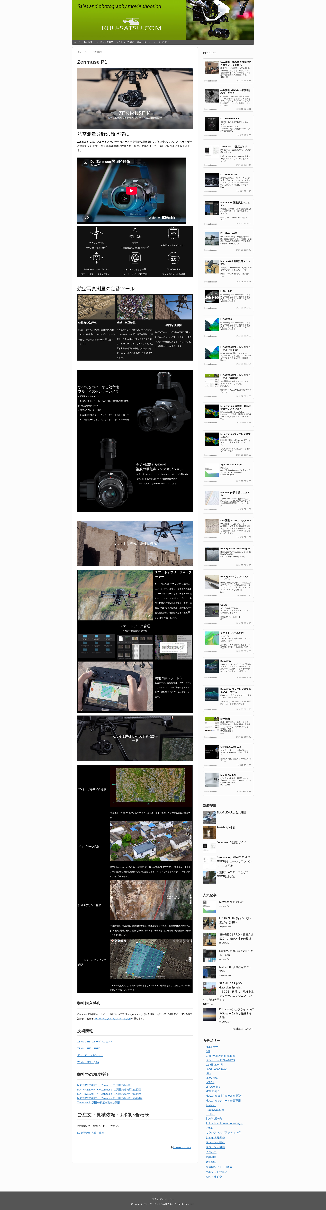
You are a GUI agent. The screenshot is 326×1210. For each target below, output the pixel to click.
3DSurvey (212, 1047)
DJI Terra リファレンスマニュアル (112, 1018)
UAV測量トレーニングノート (235, 520)
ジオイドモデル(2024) (232, 632)
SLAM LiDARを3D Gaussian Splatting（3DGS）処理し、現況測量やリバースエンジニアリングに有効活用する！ (228, 991)
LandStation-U (214, 1064)
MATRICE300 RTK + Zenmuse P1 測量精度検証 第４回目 (109, 1098)
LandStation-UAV (216, 1069)
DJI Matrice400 (228, 233)
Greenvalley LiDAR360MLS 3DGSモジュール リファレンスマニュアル (234, 861)
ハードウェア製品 (104, 42)
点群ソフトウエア (216, 1171)
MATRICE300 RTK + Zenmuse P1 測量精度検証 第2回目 (109, 1089)
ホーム (77, 42)
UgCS (223, 604)
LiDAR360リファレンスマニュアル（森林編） (235, 376)
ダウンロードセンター (90, 1055)
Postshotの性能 (225, 827)
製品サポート (143, 42)
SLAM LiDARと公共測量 (231, 812)
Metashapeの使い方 (231, 902)
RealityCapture (215, 1109)
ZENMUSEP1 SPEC (89, 1048)
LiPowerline (213, 1086)
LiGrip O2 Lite (228, 774)
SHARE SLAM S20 (230, 746)
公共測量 (211, 1157)
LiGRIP (210, 1082)
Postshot (211, 1105)
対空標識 (225, 718)
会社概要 (88, 42)
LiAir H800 (226, 291)
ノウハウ (211, 1152)
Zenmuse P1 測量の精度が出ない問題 (98, 1102)
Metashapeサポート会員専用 (223, 1100)
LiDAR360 (226, 319)
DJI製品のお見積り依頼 (90, 1132)
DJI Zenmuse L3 (229, 118)
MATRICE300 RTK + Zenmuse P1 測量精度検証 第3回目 (109, 1093)
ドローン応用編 (215, 1147)
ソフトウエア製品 (125, 42)
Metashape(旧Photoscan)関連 (224, 1095)
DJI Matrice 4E (228, 174)
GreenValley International (221, 1055)
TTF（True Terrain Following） (224, 1123)
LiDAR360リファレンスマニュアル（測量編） (235, 348)
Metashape (212, 1091)
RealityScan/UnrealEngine (235, 548)
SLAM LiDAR (214, 1118)
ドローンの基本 (215, 1142)
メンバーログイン (162, 42)
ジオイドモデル (215, 1137)
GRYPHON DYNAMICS (220, 1060)
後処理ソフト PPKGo (219, 1167)
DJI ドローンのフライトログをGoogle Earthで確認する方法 (236, 1013)
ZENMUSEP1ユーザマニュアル (95, 1041)
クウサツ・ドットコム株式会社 (158, 1204)
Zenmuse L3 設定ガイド (233, 146)
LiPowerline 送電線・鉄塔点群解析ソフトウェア (235, 407)
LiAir (208, 1073)
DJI (208, 1051)
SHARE (210, 1114)
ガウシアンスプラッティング (223, 1132)
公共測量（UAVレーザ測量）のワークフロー (235, 92)
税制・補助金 (214, 1176)
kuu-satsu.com (182, 1147)
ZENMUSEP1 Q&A (88, 1062)
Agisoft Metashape (231, 464)
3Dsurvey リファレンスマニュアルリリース (235, 690)
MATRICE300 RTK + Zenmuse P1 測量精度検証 (104, 1085)
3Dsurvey (225, 660)
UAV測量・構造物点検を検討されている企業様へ (235, 63)
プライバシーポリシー (163, 1199)
